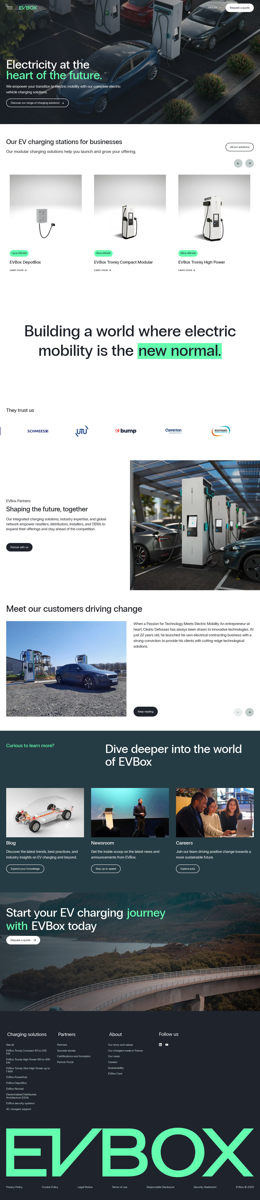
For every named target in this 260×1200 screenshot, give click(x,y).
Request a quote (240, 7)
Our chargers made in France (125, 1050)
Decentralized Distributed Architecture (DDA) (21, 1096)
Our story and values (120, 1044)
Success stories (66, 1050)
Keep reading (146, 711)
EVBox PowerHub (16, 1077)
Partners (67, 1034)
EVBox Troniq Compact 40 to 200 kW (26, 1052)
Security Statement (205, 1187)
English (212, 7)
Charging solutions (27, 1034)
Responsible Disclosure (160, 1187)
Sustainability (116, 1068)
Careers (112, 1062)
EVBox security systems (20, 1103)
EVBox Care (115, 1073)
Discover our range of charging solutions (35, 102)
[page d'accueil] (29, 8)
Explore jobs (188, 868)
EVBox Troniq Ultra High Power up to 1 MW (28, 1070)
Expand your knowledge (25, 868)
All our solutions (239, 147)
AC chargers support (18, 1109)
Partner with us (19, 547)
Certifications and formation (74, 1056)
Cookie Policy (50, 1187)
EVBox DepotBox (16, 1083)
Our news (114, 1056)
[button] (238, 163)
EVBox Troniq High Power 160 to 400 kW (28, 1061)
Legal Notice (85, 1187)
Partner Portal (65, 1062)
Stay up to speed (106, 868)
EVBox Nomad (15, 1088)
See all (10, 1044)
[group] (45, 240)
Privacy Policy (14, 1187)
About (115, 1034)
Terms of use (119, 1187)
